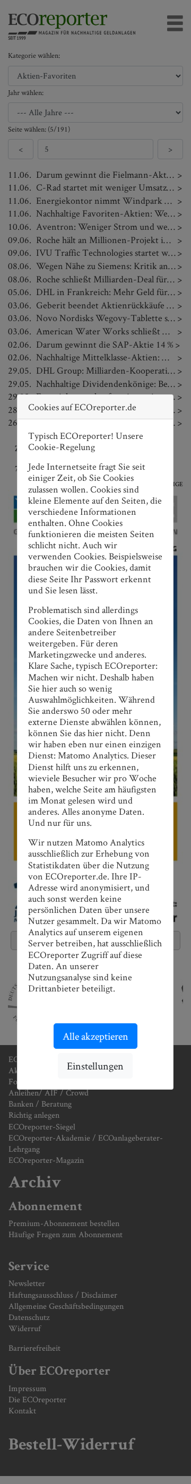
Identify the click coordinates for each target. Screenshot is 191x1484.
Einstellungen (95, 1066)
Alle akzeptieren (95, 1036)
